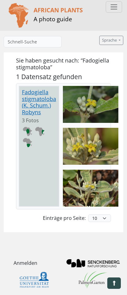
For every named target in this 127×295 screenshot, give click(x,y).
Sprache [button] (110, 40)
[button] (114, 283)
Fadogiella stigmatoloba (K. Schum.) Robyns (39, 102)
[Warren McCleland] (90, 104)
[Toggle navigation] (114, 7)
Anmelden (25, 263)
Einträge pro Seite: (64, 218)
